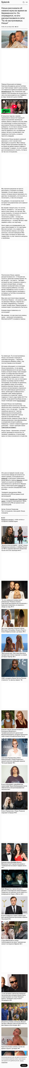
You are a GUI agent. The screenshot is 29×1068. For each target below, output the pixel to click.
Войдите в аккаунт (7, 520)
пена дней (16, 511)
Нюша (23, 511)
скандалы (4, 513)
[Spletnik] (5, 2)
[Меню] (27, 2)
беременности (6, 91)
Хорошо (24, 1065)
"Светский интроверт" (8, 427)
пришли (20, 486)
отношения (9, 511)
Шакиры (19, 480)
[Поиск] (23, 2)
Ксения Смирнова (12, 509)
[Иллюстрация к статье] (14, 39)
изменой (4, 478)
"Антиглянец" (21, 401)
